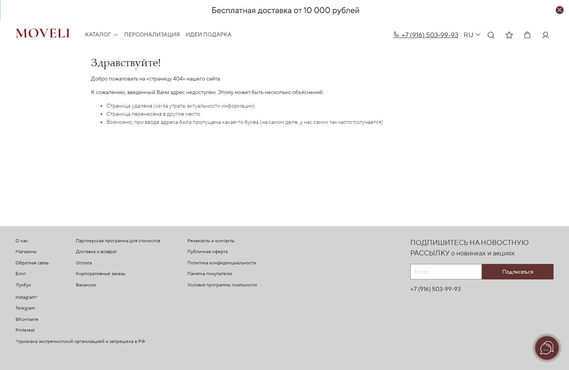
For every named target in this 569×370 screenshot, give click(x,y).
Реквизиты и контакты (211, 241)
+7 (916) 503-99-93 (429, 35)
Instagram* (26, 297)
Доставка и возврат (96, 252)
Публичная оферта (207, 252)
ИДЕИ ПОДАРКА (208, 34)
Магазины (26, 252)
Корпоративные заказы (100, 274)
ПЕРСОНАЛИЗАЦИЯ (152, 34)
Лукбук (23, 285)
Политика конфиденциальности (221, 263)
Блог (20, 274)
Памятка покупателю (209, 274)
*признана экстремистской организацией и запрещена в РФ (80, 341)
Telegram (25, 308)
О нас (21, 241)
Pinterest (24, 330)
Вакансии (86, 285)
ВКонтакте (26, 319)
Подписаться (517, 272)
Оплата (84, 263)
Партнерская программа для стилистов (118, 241)
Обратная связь (32, 263)
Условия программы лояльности (222, 285)
